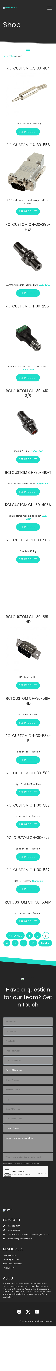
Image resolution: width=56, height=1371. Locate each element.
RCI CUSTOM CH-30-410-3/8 (28, 393)
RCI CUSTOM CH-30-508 (28, 540)
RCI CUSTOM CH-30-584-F (28, 694)
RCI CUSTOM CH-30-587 (28, 825)
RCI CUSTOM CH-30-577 (28, 793)
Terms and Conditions (12, 1219)
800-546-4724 (14, 1186)
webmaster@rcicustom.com (20, 1194)
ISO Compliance (9, 1211)
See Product (29, 132)
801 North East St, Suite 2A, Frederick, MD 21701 (29, 1190)
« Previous (15, 891)
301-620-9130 (14, 1181)
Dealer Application (11, 1215)
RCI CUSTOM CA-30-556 (28, 144)
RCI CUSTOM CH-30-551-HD (28, 575)
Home (5, 56)
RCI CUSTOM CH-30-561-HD (28, 657)
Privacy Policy (8, 1223)
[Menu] (49, 8)
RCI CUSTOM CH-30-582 (28, 761)
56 (32, 899)
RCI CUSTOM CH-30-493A (28, 504)
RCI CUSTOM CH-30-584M (28, 857)
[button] (19, 1267)
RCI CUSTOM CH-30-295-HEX (28, 227)
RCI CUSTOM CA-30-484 (28, 68)
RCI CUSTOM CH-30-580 (28, 728)
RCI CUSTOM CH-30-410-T (28, 472)
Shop (12, 56)
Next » (45, 899)
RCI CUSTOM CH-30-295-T (28, 309)
